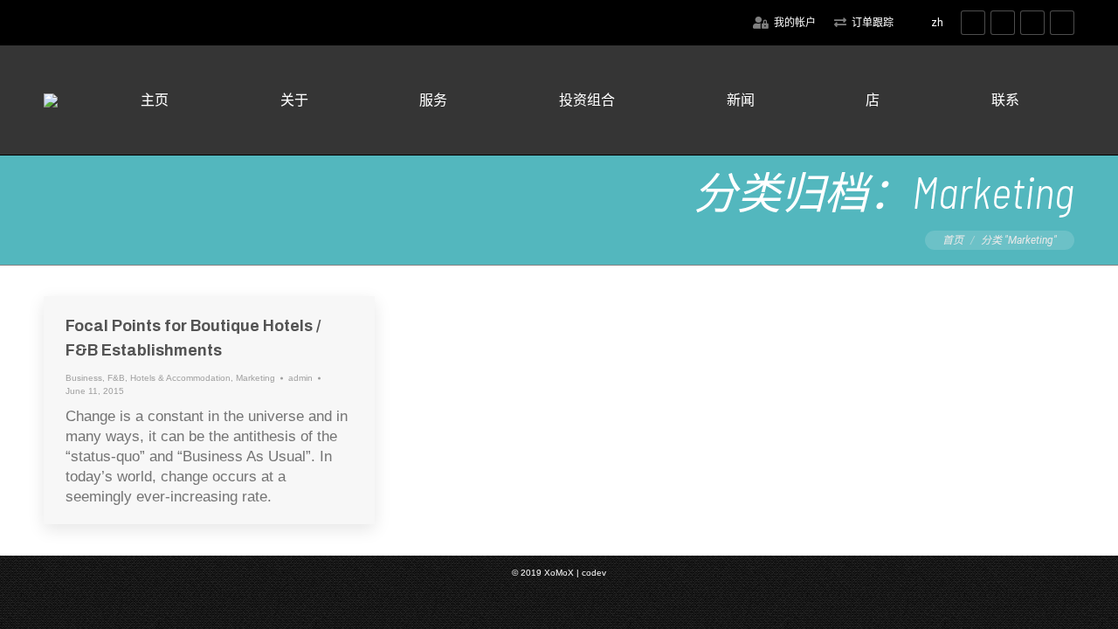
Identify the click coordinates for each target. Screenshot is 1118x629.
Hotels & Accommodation (180, 378)
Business (84, 378)
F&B (116, 378)
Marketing (255, 378)
